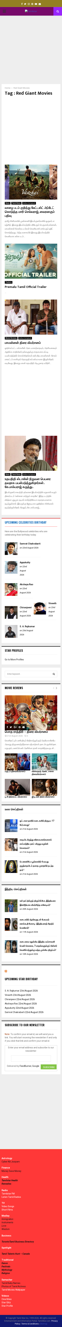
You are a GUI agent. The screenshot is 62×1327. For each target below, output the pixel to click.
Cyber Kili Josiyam (11, 1161)
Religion (6, 1273)
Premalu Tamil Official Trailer (26, 287)
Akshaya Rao (26, 584)
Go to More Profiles (14, 659)
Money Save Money (11, 1171)
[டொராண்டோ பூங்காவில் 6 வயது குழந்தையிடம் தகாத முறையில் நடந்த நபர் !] (11, 872)
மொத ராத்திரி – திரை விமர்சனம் (26, 731)
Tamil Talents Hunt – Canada (16, 1254)
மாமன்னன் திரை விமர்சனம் (23, 343)
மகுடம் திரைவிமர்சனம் (15, 771)
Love (4, 1226)
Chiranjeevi (26, 607)
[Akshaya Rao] (11, 595)
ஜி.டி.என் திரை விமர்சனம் (43, 797)
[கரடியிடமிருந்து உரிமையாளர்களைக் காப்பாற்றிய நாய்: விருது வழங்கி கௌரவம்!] (11, 850)
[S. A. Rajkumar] (11, 637)
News (8, 203)
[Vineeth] (40, 614)
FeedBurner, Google (29, 1066)
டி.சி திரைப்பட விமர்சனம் (16, 797)
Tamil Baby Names (11, 1283)
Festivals (6, 1266)
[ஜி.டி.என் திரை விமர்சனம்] (44, 787)
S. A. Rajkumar (27, 626)
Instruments (7, 1222)
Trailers (9, 282)
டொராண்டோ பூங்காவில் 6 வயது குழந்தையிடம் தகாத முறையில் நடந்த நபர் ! (37, 865)
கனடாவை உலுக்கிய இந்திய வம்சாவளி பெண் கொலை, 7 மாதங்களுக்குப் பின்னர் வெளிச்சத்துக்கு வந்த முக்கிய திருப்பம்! (38, 945)
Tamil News (16, 203)
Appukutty (25, 562)
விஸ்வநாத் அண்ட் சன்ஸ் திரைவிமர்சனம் (43, 772)
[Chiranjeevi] (11, 618)
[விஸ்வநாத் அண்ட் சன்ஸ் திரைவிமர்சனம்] (44, 761)
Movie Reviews (11, 338)
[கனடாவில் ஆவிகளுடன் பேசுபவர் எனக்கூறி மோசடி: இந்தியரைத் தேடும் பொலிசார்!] (11, 930)
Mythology (7, 1270)
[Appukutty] (11, 573)
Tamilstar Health (10, 1180)
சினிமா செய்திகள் (29, 203)
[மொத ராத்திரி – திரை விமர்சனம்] (31, 712)
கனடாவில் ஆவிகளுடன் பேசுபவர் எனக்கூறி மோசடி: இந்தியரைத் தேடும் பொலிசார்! (37, 923)
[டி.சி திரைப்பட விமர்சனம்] (17, 787)
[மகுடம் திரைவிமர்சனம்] (17, 761)
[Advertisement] (31, 50)
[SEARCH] (53, 674)
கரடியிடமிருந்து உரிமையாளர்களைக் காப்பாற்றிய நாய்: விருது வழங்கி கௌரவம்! (36, 843)
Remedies (6, 1183)
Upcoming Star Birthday (21, 979)
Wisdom (6, 1229)
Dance (5, 1263)
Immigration (7, 1219)
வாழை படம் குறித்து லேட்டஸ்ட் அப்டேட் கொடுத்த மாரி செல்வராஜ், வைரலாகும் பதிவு (30, 212)
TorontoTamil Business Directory (18, 1241)
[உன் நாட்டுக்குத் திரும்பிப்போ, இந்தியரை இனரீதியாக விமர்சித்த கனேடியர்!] (11, 911)
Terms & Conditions (30, 1324)
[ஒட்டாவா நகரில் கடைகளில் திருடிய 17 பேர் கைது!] (11, 831)
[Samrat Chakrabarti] (11, 554)
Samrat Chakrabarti (30, 543)
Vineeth (52, 603)
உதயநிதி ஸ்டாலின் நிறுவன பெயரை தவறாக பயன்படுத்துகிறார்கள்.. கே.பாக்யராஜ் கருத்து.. (28, 483)
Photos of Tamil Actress (14, 1286)
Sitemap (43, 1324)
